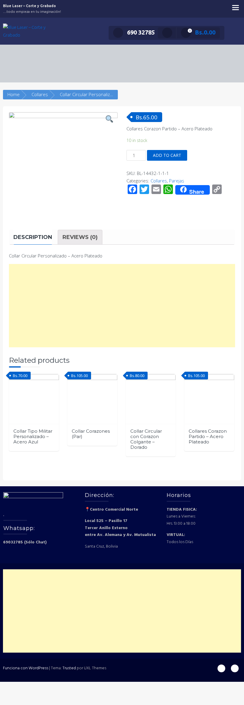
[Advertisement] (122, 305)
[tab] (32, 237)
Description (32, 237)
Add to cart (167, 155)
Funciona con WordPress (25, 668)
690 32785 (141, 32)
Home (13, 94)
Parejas (176, 181)
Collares (40, 94)
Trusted (69, 668)
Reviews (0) (80, 237)
